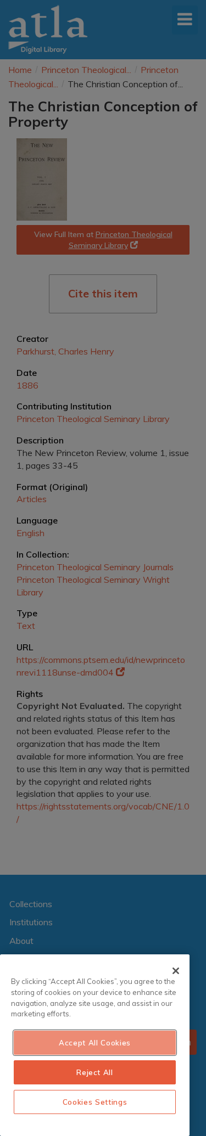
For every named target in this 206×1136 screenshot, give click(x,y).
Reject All (94, 1072)
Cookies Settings (95, 1102)
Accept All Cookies (95, 1042)
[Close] (176, 971)
